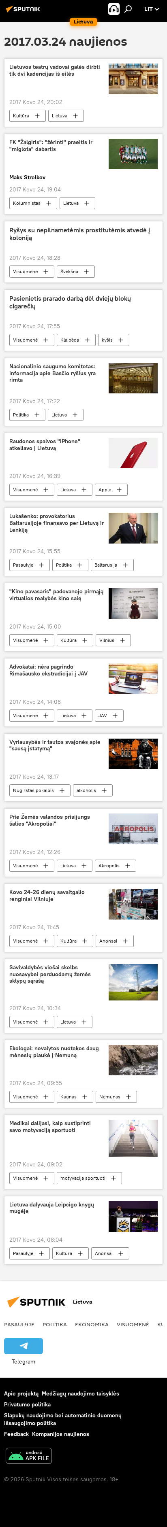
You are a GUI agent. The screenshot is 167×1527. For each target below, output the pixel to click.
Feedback (16, 1434)
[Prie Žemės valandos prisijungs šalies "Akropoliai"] (133, 828)
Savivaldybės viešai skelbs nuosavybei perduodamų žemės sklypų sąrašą (50, 974)
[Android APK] (28, 1457)
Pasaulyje (23, 565)
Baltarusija (105, 565)
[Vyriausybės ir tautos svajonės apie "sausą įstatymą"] (133, 754)
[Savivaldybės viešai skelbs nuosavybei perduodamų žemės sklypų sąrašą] (133, 982)
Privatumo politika (27, 1404)
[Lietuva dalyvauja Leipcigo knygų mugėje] (133, 1216)
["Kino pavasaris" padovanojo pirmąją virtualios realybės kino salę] (133, 603)
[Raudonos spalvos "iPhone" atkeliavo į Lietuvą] (133, 453)
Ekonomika (92, 1324)
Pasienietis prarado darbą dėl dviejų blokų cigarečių (70, 302)
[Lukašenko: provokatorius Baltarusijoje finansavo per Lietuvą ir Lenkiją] (133, 528)
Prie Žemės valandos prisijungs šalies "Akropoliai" (49, 820)
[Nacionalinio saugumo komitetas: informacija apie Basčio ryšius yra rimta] (133, 378)
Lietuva (59, 116)
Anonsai (108, 941)
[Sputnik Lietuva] (24, 12)
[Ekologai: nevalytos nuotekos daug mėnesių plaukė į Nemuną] (133, 1060)
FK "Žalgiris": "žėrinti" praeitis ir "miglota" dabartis (50, 146)
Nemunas (109, 1097)
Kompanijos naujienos (60, 1434)
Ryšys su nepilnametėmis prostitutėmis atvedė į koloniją (79, 234)
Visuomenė (25, 271)
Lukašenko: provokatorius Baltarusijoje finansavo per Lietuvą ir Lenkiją (56, 523)
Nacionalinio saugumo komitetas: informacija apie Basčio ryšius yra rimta (52, 373)
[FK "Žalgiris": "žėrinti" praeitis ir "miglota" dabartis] (133, 154)
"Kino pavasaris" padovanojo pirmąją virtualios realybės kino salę (56, 595)
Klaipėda (69, 340)
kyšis (107, 340)
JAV (102, 715)
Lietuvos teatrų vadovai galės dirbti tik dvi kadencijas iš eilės (54, 70)
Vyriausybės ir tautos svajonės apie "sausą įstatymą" (55, 745)
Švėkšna (69, 271)
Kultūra (21, 116)
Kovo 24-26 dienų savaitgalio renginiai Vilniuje (47, 896)
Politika (21, 415)
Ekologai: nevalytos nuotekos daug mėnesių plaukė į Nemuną (54, 1052)
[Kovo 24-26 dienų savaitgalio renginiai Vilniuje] (133, 904)
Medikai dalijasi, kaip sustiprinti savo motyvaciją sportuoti (50, 1127)
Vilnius (106, 640)
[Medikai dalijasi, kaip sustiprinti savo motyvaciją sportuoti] (133, 1138)
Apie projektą (21, 1393)
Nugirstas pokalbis (33, 790)
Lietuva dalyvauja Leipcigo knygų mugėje (51, 1208)
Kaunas (68, 1097)
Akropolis (109, 865)
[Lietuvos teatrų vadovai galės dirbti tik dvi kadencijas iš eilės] (133, 79)
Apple (104, 489)
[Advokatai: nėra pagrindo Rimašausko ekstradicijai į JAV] (133, 678)
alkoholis (86, 790)
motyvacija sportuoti (82, 1178)
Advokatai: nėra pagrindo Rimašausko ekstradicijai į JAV (48, 670)
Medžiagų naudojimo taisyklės (80, 1393)
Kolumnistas (27, 203)
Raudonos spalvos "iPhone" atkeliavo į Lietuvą (44, 445)
